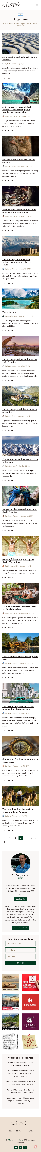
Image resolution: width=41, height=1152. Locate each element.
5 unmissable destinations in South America (19, 58)
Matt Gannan (11, 64)
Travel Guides (13, 24)
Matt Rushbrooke (13, 166)
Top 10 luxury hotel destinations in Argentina (19, 411)
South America (32, 24)
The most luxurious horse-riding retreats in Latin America (18, 810)
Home (4, 24)
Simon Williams (12, 269)
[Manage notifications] (35, 1146)
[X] (20, 1147)
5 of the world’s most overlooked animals (18, 161)
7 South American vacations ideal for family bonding (19, 608)
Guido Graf (11, 416)
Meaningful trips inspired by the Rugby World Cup (18, 560)
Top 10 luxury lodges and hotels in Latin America (19, 361)
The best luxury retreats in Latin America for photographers (18, 708)
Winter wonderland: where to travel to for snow (20, 461)
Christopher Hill (12, 566)
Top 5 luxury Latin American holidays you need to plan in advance (16, 262)
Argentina (20, 25)
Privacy (30, 1131)
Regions (22, 24)
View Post (7, 78)
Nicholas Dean (12, 316)
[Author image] (3, 64)
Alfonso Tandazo (13, 116)
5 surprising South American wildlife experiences (20, 760)
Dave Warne (11, 366)
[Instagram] (25, 1147)
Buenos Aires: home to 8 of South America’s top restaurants (19, 211)
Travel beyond (9, 312)
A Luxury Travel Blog (15, 1140)
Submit (20, 963)
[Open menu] (37, 5)
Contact (19, 1131)
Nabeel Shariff (12, 466)
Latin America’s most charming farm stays (20, 658)
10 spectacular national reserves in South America (19, 510)
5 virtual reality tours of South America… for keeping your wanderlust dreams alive (17, 109)
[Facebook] (16, 1147)
